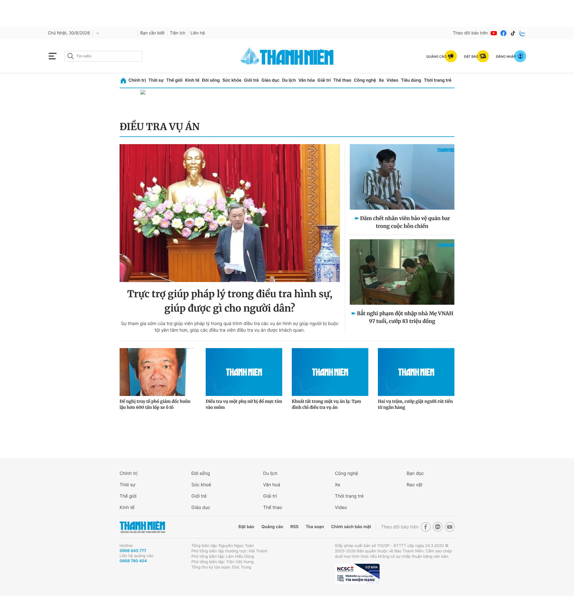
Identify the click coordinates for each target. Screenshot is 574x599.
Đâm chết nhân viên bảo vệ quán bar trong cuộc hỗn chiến (405, 222)
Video (392, 80)
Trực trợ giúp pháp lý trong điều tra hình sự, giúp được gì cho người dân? (229, 301)
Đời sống (211, 80)
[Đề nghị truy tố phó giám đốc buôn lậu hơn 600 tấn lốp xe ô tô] (158, 372)
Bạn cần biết (152, 33)
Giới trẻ (251, 80)
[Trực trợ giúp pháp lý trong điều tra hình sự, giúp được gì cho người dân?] (230, 213)
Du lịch (289, 80)
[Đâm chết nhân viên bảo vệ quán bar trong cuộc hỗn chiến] (402, 177)
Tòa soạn (315, 526)
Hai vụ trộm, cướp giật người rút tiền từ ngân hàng (415, 404)
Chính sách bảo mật (351, 526)
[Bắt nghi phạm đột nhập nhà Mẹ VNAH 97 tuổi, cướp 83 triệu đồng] (402, 272)
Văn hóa (306, 80)
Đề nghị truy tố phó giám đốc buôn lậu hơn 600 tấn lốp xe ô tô (155, 404)
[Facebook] (503, 33)
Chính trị (137, 80)
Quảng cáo (272, 526)
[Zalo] (522, 33)
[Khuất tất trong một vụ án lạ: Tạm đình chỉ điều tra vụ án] (330, 372)
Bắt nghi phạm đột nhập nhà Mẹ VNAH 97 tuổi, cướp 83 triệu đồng (405, 317)
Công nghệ (365, 80)
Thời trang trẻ (437, 80)
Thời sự (156, 80)
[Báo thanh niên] (287, 56)
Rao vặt (414, 484)
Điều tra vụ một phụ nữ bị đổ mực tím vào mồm (244, 404)
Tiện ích (177, 33)
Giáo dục (270, 80)
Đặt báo (246, 526)
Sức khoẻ (201, 484)
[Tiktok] (513, 33)
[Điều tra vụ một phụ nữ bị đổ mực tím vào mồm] (244, 372)
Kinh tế (192, 80)
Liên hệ (197, 33)
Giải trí (324, 80)
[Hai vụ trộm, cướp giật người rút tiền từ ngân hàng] (416, 372)
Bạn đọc (415, 473)
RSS (294, 526)
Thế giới (174, 80)
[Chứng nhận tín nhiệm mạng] (357, 574)
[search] (103, 56)
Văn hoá (271, 484)
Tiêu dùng (411, 80)
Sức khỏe (232, 80)
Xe (381, 80)
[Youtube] (493, 33)
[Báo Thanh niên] (142, 527)
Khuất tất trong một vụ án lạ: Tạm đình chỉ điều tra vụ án (326, 404)
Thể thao (342, 80)
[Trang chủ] (123, 81)
